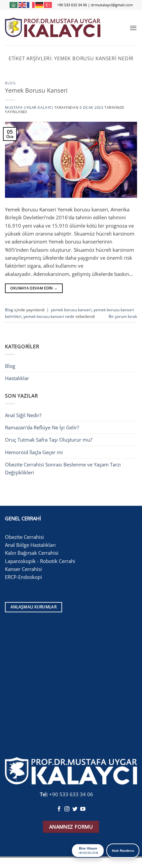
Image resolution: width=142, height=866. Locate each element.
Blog (10, 83)
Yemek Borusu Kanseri (36, 90)
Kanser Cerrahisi (24, 569)
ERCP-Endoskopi (23, 577)
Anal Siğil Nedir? (23, 415)
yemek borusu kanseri (71, 310)
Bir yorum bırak (123, 316)
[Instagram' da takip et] (67, 809)
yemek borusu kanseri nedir (49, 316)
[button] (133, 28)
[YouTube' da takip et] (83, 809)
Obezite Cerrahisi (25, 537)
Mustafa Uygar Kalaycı (29, 107)
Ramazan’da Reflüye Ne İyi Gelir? (42, 427)
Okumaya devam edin (34, 287)
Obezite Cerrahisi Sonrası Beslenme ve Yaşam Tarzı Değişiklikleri (63, 468)
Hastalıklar (17, 378)
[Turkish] (48, 4)
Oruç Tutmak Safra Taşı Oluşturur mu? (48, 439)
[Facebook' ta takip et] (59, 809)
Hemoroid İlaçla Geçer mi (34, 452)
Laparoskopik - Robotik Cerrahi (41, 561)
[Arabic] (14, 4)
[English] (22, 4)
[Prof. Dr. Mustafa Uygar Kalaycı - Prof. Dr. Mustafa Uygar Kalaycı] (52, 28)
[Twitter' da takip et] (75, 809)
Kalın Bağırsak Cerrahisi (32, 552)
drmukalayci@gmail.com (112, 4)
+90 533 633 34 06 (72, 4)
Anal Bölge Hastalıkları (30, 544)
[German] (39, 4)
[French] (31, 4)
